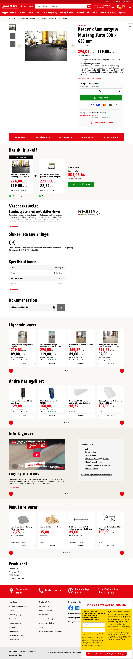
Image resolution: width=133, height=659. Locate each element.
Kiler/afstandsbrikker (93, 462)
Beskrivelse (20, 137)
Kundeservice (127, 1)
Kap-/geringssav (92, 459)
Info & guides (65, 137)
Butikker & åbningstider (18, 606)
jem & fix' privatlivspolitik (119, 628)
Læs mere (82, 78)
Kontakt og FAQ (15, 615)
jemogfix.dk (13, 651)
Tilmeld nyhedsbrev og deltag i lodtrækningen (106, 654)
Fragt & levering (15, 623)
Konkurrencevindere (46, 623)
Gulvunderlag (90, 452)
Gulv (86, 449)
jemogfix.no (32, 651)
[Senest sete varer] (130, 26)
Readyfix (82, 25)
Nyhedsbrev (116, 1)
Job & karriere (99, 8)
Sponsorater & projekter (48, 619)
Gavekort (107, 1)
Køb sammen (87, 137)
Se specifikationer (94, 78)
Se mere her (14, 487)
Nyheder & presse (45, 611)
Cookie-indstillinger (16, 655)
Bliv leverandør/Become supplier (51, 631)
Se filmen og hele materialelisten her (96, 475)
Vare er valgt (18, 196)
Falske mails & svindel (17, 635)
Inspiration (105, 5)
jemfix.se (23, 651)
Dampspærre (90, 455)
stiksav (106, 459)
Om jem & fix (43, 615)
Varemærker (13, 631)
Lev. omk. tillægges (84, 55)
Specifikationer (42, 137)
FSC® (41, 627)
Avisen (96, 5)
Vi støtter (110, 8)
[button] (65, 370)
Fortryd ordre (14, 640)
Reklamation (13, 627)
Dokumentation (110, 137)
